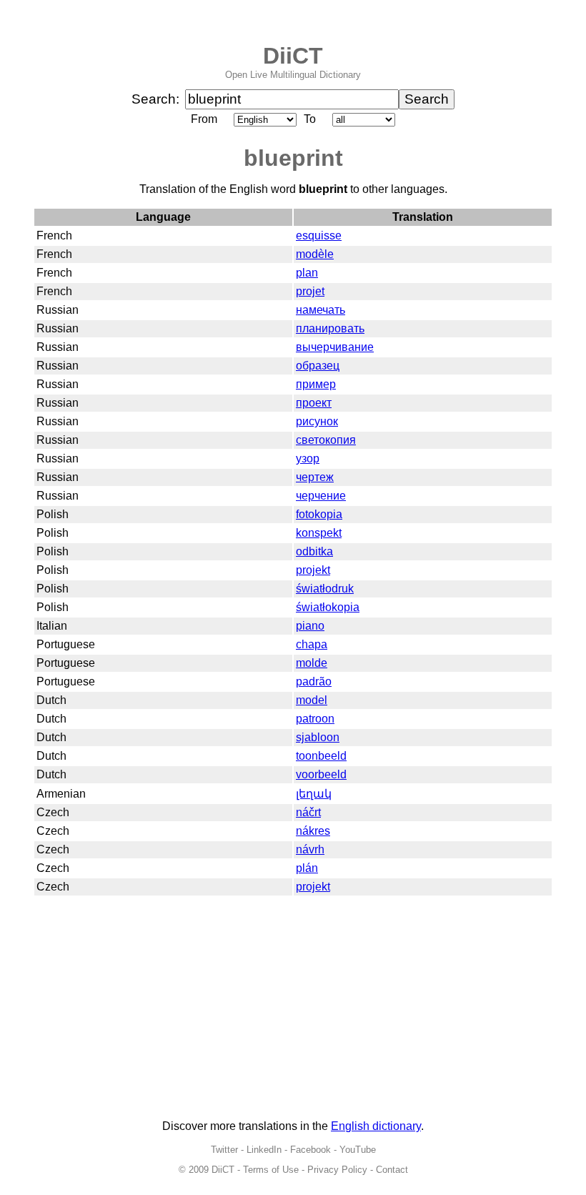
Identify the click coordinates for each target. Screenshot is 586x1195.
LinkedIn (264, 1149)
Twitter (224, 1149)
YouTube (357, 1149)
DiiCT (293, 56)
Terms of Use (271, 1169)
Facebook (310, 1149)
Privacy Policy (337, 1169)
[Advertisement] (293, 1008)
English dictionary (376, 1126)
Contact (392, 1169)
